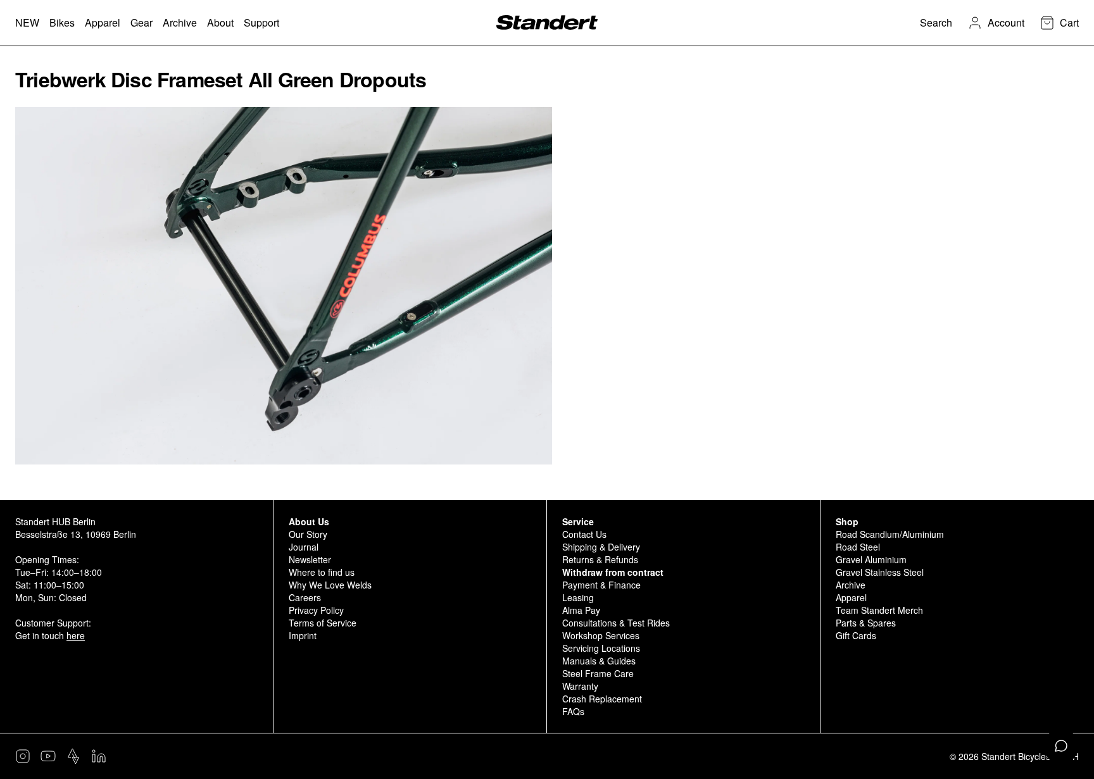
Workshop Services (600, 635)
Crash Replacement (602, 698)
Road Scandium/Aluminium (890, 534)
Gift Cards (856, 635)
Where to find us (322, 572)
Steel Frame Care (598, 673)
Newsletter (310, 559)
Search (936, 22)
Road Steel (858, 546)
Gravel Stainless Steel (880, 572)
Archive (850, 584)
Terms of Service (322, 622)
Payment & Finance (601, 584)
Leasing (578, 597)
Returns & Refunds (600, 559)
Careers (305, 597)
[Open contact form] (1061, 746)
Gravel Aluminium (871, 559)
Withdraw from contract (612, 572)
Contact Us (584, 534)
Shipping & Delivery (601, 546)
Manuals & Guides (599, 660)
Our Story (308, 534)
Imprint (303, 635)
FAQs (573, 711)
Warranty (580, 686)
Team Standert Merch (879, 610)
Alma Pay (581, 610)
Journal (303, 546)
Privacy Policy (316, 610)
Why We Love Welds (330, 584)
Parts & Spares (866, 622)
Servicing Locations (601, 648)
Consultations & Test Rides (616, 622)
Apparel (851, 597)
